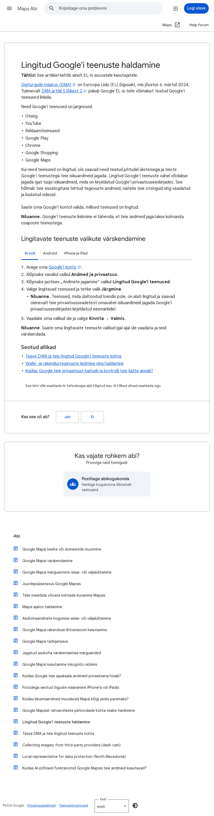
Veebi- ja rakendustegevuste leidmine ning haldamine (74, 363)
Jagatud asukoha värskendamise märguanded (61, 653)
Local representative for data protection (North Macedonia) (74, 756)
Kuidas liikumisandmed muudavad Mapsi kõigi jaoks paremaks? (75, 699)
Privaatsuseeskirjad (41, 805)
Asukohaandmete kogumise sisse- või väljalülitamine (66, 618)
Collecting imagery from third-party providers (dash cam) (71, 745)
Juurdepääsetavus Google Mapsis (51, 583)
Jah (67, 417)
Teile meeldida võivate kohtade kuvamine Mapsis (63, 595)
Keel (103, 799)
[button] (9, 8)
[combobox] (110, 8)
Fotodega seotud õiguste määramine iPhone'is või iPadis (70, 687)
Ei (92, 417)
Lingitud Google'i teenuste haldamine (56, 722)
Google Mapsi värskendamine (47, 560)
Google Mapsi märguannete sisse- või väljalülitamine (66, 572)
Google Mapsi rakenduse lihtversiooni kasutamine (64, 630)
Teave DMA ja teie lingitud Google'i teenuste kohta (73, 356)
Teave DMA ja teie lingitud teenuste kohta (58, 733)
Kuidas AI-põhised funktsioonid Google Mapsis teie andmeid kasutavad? (84, 768)
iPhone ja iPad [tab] (76, 253)
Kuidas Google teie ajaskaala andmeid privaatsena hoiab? (71, 676)
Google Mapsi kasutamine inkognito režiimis (59, 664)
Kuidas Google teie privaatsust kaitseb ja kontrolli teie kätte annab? (89, 371)
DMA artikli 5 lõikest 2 (61, 91)
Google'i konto (62, 267)
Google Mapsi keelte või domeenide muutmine (61, 549)
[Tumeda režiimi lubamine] (135, 805)
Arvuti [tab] (30, 253)
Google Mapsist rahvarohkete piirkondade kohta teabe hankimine (78, 710)
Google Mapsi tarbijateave (45, 641)
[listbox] (111, 806)
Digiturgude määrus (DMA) (46, 84)
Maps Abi (27, 9)
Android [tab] (50, 253)
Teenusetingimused (73, 805)
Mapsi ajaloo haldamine (42, 606)
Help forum (199, 25)
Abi (17, 536)
